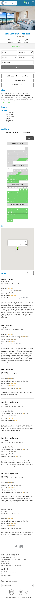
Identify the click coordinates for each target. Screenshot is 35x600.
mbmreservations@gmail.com (11, 565)
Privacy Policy (6, 576)
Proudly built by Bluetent (17, 598)
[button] (17, 248)
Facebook (16, 547)
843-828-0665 (5, 563)
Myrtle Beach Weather (8, 572)
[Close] (25, 242)
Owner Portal (5, 574)
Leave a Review (26, 273)
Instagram (21, 547)
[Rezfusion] (26, 592)
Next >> (29, 138)
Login (6, 598)
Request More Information (18, 76)
